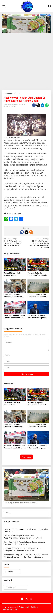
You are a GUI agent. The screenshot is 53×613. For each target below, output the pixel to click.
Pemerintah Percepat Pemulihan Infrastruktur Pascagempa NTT (13, 295)
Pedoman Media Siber (10, 609)
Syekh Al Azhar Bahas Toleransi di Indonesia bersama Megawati (13, 242)
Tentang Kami (24, 607)
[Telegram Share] (42, 105)
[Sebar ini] (34, 105)
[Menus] (4, 6)
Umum (6, 106)
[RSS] (31, 232)
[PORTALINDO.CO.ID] (27, 6)
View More (26, 457)
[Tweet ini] (38, 105)
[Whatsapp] (47, 105)
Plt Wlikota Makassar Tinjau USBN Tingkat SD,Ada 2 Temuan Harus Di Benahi (39, 243)
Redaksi (33, 607)
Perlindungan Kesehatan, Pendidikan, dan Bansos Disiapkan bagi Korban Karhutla (37, 295)
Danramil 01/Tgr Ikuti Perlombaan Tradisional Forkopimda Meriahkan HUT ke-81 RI (38, 274)
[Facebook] (22, 232)
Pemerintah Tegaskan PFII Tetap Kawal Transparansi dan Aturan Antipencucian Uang (37, 316)
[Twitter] (26, 232)
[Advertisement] (26, 60)
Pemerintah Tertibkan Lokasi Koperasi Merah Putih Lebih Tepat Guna (15, 316)
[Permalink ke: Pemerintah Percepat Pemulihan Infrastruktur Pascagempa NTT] (15, 286)
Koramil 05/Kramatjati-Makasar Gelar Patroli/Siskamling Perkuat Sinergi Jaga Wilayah (14, 274)
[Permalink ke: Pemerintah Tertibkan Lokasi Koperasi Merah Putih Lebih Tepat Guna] (15, 307)
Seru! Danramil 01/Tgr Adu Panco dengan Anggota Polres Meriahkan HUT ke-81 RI (24, 543)
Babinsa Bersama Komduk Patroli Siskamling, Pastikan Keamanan (26, 530)
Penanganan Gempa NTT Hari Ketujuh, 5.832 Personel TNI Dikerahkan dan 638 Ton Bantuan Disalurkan (26, 555)
